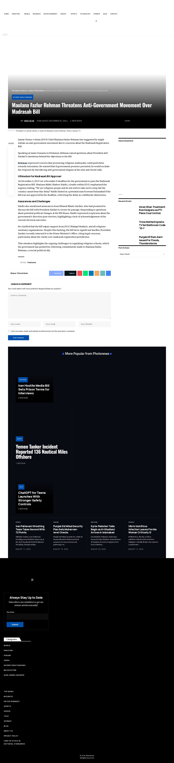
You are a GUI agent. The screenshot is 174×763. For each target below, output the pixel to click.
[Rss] (96, 21)
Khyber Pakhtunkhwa (22, 97)
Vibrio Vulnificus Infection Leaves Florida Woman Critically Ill (142, 529)
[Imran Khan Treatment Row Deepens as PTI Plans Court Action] (126, 210)
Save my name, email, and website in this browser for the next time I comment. (43, 331)
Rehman (22, 163)
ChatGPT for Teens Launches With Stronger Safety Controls (32, 498)
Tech (21, 487)
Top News (22, 380)
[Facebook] (77, 21)
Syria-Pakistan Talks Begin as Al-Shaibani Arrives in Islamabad (103, 529)
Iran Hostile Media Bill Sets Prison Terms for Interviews (33, 389)
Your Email (10, 612)
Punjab (56, 522)
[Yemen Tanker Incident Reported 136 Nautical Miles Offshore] (42, 425)
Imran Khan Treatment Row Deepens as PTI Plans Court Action (152, 210)
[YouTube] (84, 21)
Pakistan (94, 522)
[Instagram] (92, 21)
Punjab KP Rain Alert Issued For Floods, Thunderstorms (151, 240)
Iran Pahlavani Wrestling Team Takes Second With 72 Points (30, 529)
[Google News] (88, 21)
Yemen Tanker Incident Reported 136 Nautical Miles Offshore (42, 451)
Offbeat (131, 522)
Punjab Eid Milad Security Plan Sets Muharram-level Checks (68, 529)
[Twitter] (81, 21)
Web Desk (29, 120)
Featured (31, 262)
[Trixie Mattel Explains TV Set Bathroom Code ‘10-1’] (126, 225)
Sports (18, 522)
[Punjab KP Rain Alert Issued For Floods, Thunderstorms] (126, 240)
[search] (86, 29)
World (19, 439)
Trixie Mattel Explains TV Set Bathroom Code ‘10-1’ (152, 225)
